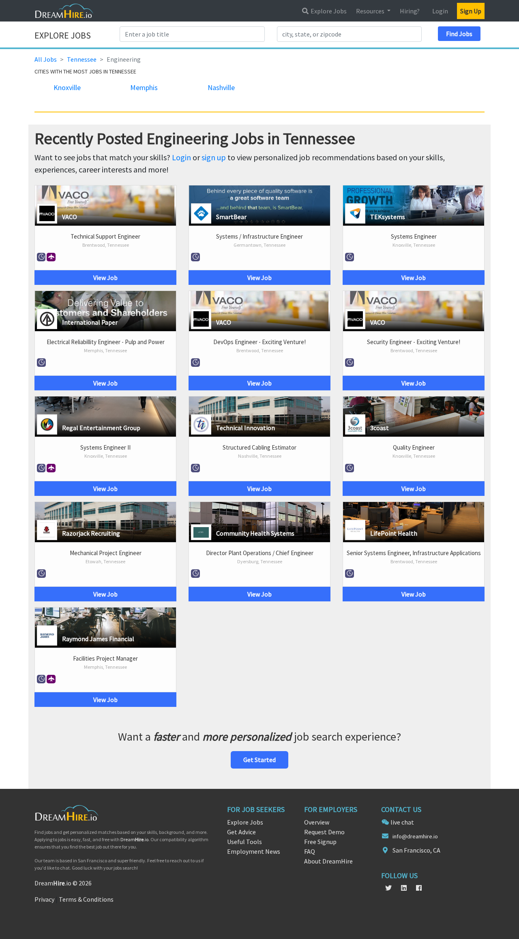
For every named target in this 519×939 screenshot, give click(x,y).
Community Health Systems (255, 533)
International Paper (90, 322)
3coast (379, 428)
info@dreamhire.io (415, 836)
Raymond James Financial (98, 639)
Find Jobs (459, 34)
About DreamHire (328, 861)
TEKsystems (387, 217)
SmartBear (231, 217)
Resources (371, 11)
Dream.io (134, 839)
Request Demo (324, 832)
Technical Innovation (245, 428)
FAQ (309, 851)
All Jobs (45, 59)
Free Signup (320, 842)
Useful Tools (244, 842)
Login (440, 11)
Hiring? (410, 11)
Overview (316, 822)
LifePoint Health (393, 533)
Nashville (221, 87)
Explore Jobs (328, 11)
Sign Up (470, 11)
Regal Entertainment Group (101, 428)
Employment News (253, 851)
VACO (69, 217)
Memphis (144, 87)
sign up (214, 157)
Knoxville (67, 87)
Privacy (44, 899)
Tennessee (82, 59)
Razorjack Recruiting (91, 533)
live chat (402, 822)
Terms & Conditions (86, 899)
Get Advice (241, 832)
